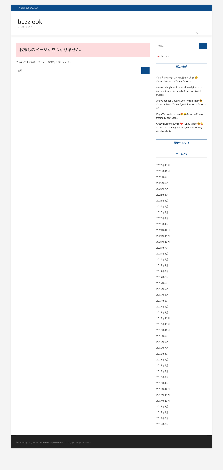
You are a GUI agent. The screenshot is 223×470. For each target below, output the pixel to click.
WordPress (58, 442)
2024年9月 (162, 247)
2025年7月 (162, 188)
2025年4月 (162, 206)
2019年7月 (162, 277)
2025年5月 (162, 200)
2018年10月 (163, 330)
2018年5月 (162, 359)
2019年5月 (162, 288)
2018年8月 (162, 341)
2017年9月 (162, 406)
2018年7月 (162, 347)
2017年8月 (162, 412)
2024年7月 (162, 259)
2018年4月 (162, 365)
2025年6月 (162, 194)
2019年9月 (162, 265)
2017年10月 (163, 400)
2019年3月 (162, 300)
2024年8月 (162, 253)
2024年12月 (163, 229)
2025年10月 (163, 171)
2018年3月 (162, 371)
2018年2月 (162, 377)
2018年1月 (162, 383)
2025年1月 (162, 224)
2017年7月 (162, 418)
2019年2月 (162, 306)
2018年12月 (163, 318)
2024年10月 (163, 241)
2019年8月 (162, 271)
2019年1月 (162, 312)
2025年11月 (163, 165)
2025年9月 (162, 176)
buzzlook (30, 21)
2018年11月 (163, 324)
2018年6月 (162, 353)
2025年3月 (162, 212)
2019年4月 (162, 294)
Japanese (165, 56)
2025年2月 (162, 218)
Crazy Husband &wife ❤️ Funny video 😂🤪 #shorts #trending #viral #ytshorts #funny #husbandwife (179, 127)
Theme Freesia (45, 442)
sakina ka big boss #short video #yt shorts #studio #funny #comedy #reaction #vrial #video (179, 91)
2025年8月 (162, 182)
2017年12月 (163, 388)
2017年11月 (163, 394)
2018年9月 (162, 335)
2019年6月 (162, 282)
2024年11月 (163, 235)
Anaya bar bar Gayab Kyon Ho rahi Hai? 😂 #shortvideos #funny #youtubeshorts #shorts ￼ (181, 104)
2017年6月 (162, 424)
